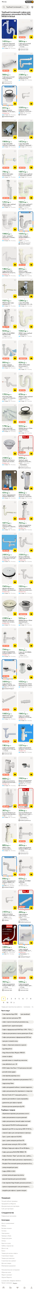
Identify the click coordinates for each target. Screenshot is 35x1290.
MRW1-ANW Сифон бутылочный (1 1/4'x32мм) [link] (24, 365)
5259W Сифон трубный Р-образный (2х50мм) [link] (25, 174)
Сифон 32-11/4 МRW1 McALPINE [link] (25, 881)
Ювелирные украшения (9, 1266)
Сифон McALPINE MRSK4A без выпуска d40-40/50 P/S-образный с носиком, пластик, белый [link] (8, 271)
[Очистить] (27, 7)
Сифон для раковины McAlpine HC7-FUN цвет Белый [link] (9, 748)
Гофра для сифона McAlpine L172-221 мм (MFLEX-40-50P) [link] (25, 716)
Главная (3, 1287)
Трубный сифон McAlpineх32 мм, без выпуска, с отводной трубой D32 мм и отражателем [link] (25, 460)
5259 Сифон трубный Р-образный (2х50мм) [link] (26, 205)
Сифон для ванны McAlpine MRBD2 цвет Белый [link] (25, 984)
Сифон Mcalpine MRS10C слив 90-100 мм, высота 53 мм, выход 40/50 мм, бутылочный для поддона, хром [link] (8, 684)
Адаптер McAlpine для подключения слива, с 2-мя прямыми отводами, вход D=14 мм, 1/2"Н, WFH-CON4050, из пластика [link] (25, 813)
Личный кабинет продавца (9, 1201)
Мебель (4, 1226)
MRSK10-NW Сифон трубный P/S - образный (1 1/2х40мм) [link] (9, 303)
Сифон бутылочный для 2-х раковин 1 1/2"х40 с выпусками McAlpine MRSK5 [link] (9, 557)
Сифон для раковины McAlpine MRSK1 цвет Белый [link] (25, 848)
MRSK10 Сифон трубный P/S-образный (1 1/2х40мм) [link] (9, 525)
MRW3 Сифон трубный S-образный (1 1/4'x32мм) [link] (9, 205)
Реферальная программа (9, 1216)
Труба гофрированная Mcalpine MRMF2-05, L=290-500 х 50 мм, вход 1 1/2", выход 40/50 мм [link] (8, 881)
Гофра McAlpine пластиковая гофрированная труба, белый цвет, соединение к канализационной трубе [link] (25, 915)
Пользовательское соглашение (11, 1270)
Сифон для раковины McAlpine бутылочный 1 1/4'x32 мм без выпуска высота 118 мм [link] (9, 781)
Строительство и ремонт (9, 1261)
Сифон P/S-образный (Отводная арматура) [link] (8, 44)
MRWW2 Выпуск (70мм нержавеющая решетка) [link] (25, 429)
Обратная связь (6, 1272)
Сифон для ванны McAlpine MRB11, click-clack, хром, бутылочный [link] (8, 950)
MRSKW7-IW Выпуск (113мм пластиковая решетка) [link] (8, 621)
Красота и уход (6, 1243)
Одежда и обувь (6, 1236)
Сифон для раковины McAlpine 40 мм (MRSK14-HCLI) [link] (25, 77)
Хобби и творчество (7, 1246)
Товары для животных (8, 1258)
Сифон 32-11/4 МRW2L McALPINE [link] (25, 652)
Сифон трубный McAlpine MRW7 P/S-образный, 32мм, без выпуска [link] (8, 365)
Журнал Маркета (7, 1277)
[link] (10, 1014)
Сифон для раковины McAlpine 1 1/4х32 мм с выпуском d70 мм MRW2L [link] (25, 748)
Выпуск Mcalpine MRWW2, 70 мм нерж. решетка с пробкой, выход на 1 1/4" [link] (8, 110)
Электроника (5, 1233)
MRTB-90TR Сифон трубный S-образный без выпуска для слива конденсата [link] (25, 495)
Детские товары (6, 1263)
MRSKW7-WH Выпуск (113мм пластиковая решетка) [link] (8, 460)
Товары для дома (7, 1238)
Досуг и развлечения (8, 1223)
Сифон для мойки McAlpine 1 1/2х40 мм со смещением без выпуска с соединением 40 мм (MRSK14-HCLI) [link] (26, 110)
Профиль (31, 1287)
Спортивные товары (7, 1256)
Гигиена (4, 1231)
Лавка (10, 1287)
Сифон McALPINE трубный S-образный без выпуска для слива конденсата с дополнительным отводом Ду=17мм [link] (9, 144)
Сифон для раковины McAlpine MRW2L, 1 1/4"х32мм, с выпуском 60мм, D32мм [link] (25, 525)
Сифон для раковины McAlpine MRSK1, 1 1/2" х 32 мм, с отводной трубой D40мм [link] (9, 652)
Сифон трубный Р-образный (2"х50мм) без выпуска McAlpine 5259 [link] (8, 236)
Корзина (24, 1287)
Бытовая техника (7, 1228)
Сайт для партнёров (7, 1208)
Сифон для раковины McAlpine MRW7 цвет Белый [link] (8, 984)
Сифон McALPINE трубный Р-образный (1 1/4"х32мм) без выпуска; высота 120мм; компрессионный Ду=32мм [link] (25, 144)
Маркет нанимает (7, 1275)
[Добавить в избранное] (15, 21)
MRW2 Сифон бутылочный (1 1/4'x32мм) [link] (6, 848)
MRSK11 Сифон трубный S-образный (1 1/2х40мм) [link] (26, 397)
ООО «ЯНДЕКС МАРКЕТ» (13, 1281)
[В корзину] (15, 37)
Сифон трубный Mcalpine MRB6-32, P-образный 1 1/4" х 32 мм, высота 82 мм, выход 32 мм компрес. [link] (26, 950)
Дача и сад (5, 1248)
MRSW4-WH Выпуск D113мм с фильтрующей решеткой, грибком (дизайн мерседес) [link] (9, 589)
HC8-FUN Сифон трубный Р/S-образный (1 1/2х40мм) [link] (9, 397)
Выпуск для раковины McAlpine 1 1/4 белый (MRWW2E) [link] (25, 781)
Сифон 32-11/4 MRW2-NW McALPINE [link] (8, 333)
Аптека (4, 1241)
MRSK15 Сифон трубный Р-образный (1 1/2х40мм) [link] (25, 271)
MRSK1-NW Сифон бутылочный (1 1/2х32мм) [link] (7, 174)
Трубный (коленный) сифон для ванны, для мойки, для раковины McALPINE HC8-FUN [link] (25, 589)
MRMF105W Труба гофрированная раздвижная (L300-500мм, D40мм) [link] (8, 716)
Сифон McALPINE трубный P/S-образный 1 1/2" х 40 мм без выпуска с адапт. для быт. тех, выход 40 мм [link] (9, 429)
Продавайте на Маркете (9, 1203)
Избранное (17, 1287)
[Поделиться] (32, 7)
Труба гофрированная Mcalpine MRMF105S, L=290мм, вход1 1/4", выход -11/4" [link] (8, 495)
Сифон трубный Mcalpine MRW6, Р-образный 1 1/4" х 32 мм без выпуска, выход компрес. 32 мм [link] (25, 236)
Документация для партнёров (10, 1206)
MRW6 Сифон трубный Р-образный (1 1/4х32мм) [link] (25, 333)
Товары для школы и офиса (10, 1253)
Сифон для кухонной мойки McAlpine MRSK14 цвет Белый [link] (25, 44)
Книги (3, 1251)
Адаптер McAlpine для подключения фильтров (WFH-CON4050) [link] (9, 813)
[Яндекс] (15, 1283)
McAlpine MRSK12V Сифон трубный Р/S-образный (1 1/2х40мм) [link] (25, 557)
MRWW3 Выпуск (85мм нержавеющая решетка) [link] (25, 621)
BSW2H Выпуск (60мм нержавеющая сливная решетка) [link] (25, 684)
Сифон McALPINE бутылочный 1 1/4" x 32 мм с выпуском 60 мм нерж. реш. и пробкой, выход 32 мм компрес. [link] (25, 303)
